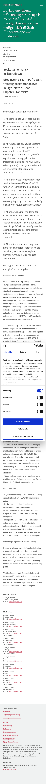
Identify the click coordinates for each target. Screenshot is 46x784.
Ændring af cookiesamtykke (12, 718)
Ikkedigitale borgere (9, 732)
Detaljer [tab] (23, 352)
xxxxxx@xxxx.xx (15, 602)
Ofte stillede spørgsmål (10, 735)
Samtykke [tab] (8, 352)
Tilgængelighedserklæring (11, 715)
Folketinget (6, 711)
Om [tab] (37, 352)
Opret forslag (7, 725)
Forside (5, 722)
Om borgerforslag (9, 739)
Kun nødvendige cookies (23, 436)
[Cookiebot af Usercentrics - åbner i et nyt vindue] (33, 345)
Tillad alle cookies (23, 422)
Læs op (11, 103)
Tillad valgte (23, 429)
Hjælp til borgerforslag (10, 742)
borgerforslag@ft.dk (9, 769)
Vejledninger (7, 729)
